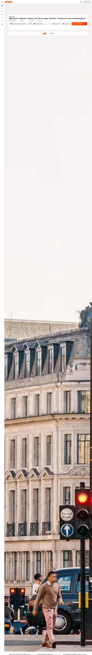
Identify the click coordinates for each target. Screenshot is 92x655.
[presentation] (86, 18)
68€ (11, 18)
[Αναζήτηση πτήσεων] (2, 6)
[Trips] (2, 21)
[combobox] (13, 20)
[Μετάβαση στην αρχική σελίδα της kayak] (8, 2)
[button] (2, 2)
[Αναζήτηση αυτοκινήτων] (2, 11)
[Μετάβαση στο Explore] (2, 14)
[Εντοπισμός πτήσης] (2, 17)
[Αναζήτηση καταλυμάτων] (2, 8)
